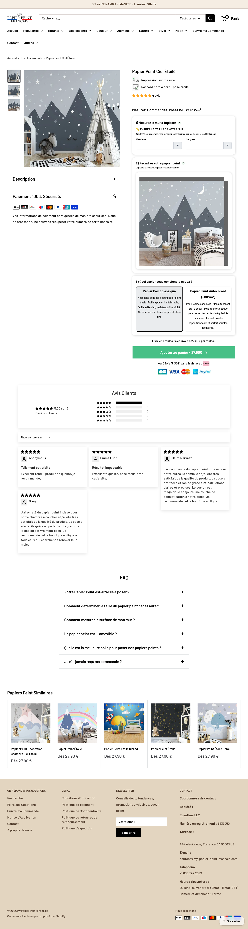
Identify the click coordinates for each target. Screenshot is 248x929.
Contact (13, 43)
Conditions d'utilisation (78, 798)
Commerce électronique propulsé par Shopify (36, 916)
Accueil (12, 30)
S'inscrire (129, 833)
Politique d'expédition (77, 828)
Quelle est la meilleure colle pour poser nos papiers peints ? (112, 647)
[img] (30, 452)
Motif (179, 30)
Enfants (54, 30)
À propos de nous (19, 830)
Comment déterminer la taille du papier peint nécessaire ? (111, 606)
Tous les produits (31, 58)
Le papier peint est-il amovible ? (90, 633)
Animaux (123, 30)
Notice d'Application (21, 817)
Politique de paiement (78, 805)
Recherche (15, 798)
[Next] (241, 734)
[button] (142, 95)
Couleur (102, 30)
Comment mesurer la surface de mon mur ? (99, 619)
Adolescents (78, 30)
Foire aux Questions (21, 805)
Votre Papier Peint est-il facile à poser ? (96, 592)
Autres (29, 43)
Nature (144, 30)
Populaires (31, 30)
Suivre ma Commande (208, 30)
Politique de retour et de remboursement (79, 819)
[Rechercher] (210, 18)
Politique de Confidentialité (81, 811)
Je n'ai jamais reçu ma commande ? (93, 661)
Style (162, 30)
